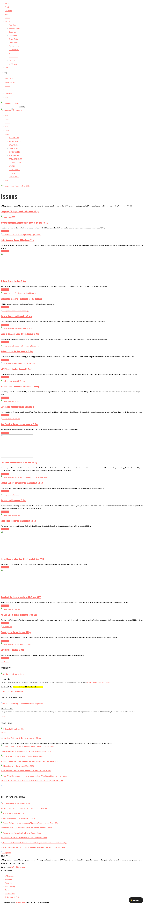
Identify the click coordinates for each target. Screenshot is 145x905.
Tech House (13, 57)
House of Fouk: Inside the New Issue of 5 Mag (20, 386)
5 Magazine (9, 876)
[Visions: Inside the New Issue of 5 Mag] (19, 346)
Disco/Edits (13, 39)
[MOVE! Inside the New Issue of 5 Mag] (18, 363)
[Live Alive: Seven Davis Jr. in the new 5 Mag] (17, 457)
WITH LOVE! (7, 708)
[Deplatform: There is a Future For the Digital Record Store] (21, 833)
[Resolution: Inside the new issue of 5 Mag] (10, 515)
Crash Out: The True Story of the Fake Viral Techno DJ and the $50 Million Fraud (32, 781)
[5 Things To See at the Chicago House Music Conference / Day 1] (15, 803)
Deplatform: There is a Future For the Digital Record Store (24, 838)
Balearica (12, 32)
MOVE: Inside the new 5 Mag (12, 649)
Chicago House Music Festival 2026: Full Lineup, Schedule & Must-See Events (29, 761)
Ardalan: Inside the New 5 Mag (13, 281)
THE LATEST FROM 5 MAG (13, 797)
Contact (8, 890)
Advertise (7, 86)
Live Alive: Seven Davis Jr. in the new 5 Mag (19, 462)
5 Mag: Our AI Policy (12, 897)
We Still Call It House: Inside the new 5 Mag (19, 614)
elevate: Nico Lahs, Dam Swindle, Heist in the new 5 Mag (24, 222)
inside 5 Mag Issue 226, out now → (98, 682)
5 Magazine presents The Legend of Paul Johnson (21, 298)
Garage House (14, 46)
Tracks (7, 7)
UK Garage (13, 64)
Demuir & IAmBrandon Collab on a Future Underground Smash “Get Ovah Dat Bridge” (34, 847)
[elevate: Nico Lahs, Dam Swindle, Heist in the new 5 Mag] (8, 217)
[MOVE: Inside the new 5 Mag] (16, 644)
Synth (11, 53)
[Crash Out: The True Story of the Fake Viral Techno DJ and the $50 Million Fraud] (34, 776)
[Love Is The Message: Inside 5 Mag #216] (10, 401)
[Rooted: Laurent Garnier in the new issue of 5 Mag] (24, 477)
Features (8, 11)
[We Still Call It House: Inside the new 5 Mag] (10, 609)
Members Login (9, 78)
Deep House (13, 35)
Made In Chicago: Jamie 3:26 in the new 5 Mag (20, 333)
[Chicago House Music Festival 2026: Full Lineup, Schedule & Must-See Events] (22, 756)
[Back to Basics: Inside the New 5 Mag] (15, 311)
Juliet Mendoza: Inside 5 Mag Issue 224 (17, 240)
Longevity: (6, 679)
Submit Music (8, 93)
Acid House (13, 25)
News (7, 3)
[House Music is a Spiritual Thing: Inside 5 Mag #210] (17, 553)
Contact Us (7, 97)
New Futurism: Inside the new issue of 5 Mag (19, 424)
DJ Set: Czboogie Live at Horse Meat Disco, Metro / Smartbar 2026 (26, 771)
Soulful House (14, 50)
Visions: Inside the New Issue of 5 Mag (17, 351)
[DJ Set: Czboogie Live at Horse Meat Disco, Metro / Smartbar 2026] (17, 766)
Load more (5, 662)
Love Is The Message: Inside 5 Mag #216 (17, 406)
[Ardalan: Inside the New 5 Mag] (17, 275)
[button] (136, 900)
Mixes (7, 14)
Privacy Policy (10, 893)
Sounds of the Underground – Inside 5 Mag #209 (21, 597)
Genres (7, 21)
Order (3, 716)
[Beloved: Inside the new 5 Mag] (10, 495)
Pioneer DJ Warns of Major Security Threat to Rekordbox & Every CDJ (28, 751)
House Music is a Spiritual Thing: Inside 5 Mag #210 (22, 558)
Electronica (13, 42)
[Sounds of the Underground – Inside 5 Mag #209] (17, 592)
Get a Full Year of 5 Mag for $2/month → (28, 687)
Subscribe (8, 879)
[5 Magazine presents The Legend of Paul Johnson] (18, 293)
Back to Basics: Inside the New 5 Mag (16, 316)
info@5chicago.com (17, 867)
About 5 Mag (8, 89)
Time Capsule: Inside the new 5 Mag (16, 632)
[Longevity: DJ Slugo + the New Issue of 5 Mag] (12, 729)
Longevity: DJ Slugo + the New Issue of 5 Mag (20, 211)
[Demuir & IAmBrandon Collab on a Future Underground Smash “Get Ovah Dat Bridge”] (34, 843)
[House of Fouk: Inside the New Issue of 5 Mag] (13, 381)
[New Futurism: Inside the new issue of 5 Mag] (10, 419)
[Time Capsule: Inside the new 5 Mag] (6, 627)
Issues (3, 732)
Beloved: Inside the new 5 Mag (13, 500)
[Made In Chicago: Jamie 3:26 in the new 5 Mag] (16, 328)
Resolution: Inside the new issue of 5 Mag (18, 520)
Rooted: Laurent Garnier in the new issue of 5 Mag (22, 482)
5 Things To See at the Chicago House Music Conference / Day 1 (25, 808)
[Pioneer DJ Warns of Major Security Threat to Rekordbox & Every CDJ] (29, 746)
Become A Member (9, 82)
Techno (11, 60)
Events (7, 18)
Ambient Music (14, 28)
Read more (5, 231)
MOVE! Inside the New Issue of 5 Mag (16, 368)
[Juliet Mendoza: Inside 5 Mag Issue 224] (21, 234)
